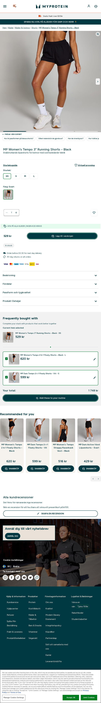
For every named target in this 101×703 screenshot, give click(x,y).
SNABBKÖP (14, 469)
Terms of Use (15, 692)
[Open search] (15, 6)
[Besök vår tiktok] (18, 577)
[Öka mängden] (16, 212)
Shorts (34, 28)
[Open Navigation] (5, 6)
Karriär (48, 655)
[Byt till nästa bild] (98, 81)
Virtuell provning (86, 165)
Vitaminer (33, 632)
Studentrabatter (79, 619)
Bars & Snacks (35, 625)
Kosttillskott (34, 608)
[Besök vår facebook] (11, 577)
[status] (11, 212)
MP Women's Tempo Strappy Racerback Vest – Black (63, 447)
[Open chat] (36, 577)
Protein (32, 602)
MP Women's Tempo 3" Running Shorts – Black (59, 28)
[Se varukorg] (96, 6)
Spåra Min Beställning (12, 623)
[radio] (7, 176)
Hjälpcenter (12, 608)
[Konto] (89, 6)
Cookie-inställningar (13, 560)
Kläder (10, 28)
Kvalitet (49, 608)
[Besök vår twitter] (30, 577)
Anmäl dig (12, 536)
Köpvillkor (50, 632)
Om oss (49, 602)
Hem (5, 28)
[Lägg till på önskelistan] (94, 212)
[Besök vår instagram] (5, 577)
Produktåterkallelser (16, 638)
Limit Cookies (89, 698)
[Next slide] (100, 451)
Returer (10, 615)
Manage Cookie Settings (14, 698)
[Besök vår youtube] (24, 577)
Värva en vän (80, 604)
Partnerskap (51, 638)
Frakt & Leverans (14, 632)
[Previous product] (93, 478)
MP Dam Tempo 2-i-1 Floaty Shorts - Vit (37, 446)
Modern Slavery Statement (53, 617)
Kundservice (12, 602)
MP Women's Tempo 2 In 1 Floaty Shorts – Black (11, 447)
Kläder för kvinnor (22, 28)
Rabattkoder (77, 613)
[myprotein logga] (52, 6)
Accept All (71, 698)
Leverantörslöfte (54, 661)
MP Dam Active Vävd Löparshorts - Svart (89, 446)
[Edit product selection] (94, 359)
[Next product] (98, 478)
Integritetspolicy (53, 625)
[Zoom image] (98, 34)
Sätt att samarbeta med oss (57, 646)
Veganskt (33, 638)
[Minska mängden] (7, 212)
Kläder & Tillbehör (33, 617)
